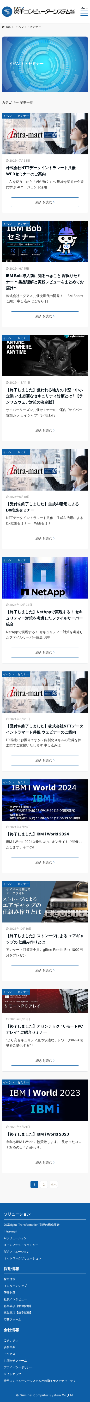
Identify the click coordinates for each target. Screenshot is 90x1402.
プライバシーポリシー (18, 1367)
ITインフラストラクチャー (21, 1245)
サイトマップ (12, 1374)
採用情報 (9, 1279)
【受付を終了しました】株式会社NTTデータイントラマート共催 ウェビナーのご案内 (44, 729)
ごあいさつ (11, 1340)
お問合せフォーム (15, 1360)
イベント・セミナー (16, 116)
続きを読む (44, 202)
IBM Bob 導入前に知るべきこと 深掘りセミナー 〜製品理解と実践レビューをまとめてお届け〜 (45, 281)
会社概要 (9, 1347)
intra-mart (10, 1231)
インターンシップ (15, 1286)
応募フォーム (12, 1319)
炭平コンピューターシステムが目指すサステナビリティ (40, 1381)
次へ (54, 1184)
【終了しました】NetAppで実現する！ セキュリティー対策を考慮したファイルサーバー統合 (44, 617)
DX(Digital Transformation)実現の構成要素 (32, 1224)
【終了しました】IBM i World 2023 (37, 1134)
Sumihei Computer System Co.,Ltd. (47, 1395)
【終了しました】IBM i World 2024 (37, 834)
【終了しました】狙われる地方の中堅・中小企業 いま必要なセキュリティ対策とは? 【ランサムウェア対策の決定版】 (44, 395)
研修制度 (9, 1292)
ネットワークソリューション (22, 1258)
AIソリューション (15, 1238)
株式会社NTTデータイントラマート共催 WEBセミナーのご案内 (41, 170)
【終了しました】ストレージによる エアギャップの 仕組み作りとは (45, 938)
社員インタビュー (15, 1299)
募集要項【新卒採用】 (18, 1312)
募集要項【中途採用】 (18, 1306)
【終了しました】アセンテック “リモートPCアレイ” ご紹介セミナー (44, 1029)
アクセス (9, 1354)
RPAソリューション (17, 1251)
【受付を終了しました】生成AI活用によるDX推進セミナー (42, 506)
